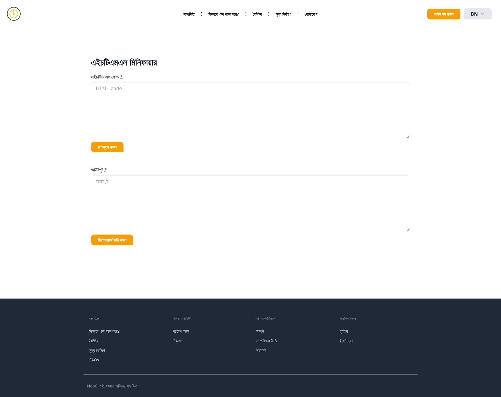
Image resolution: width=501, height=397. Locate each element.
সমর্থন (260, 331)
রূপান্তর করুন (107, 147)
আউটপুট (99, 170)
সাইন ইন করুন (443, 14)
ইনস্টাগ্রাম (347, 340)
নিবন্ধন (177, 340)
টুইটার (344, 331)
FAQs (94, 360)
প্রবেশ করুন (181, 331)
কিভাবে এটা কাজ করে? (223, 14)
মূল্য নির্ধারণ (283, 14)
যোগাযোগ (311, 14)
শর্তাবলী (261, 350)
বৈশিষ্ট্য (257, 14)
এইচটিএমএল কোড (107, 77)
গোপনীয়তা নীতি (266, 340)
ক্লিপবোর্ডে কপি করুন (112, 240)
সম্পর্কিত (189, 14)
